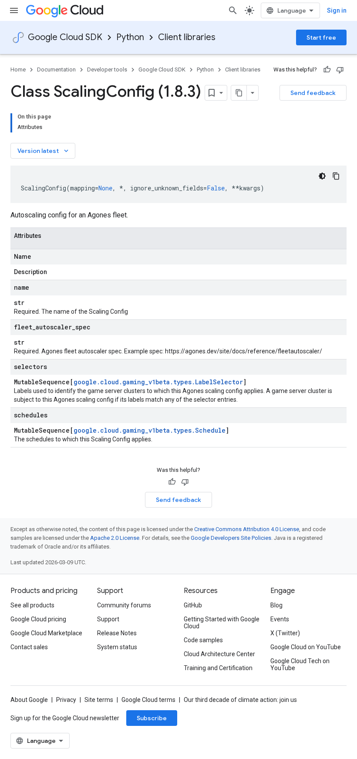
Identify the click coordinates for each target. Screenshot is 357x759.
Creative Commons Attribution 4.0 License (246, 529)
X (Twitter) (285, 633)
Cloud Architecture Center (219, 654)
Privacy (66, 699)
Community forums (124, 605)
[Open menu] (14, 10)
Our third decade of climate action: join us (240, 699)
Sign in (337, 10)
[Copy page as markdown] (239, 92)
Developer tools (107, 69)
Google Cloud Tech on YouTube (300, 664)
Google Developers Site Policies (231, 538)
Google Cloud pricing (38, 619)
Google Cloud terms (148, 699)
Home (18, 69)
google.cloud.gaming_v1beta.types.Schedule (150, 430)
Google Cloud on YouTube (305, 647)
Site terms (98, 699)
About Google (29, 699)
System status (117, 647)
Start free (321, 37)
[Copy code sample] (336, 176)
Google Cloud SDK (65, 37)
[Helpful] (326, 69)
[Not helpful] (340, 69)
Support (108, 619)
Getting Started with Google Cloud (221, 623)
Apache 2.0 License (114, 538)
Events (279, 619)
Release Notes (117, 633)
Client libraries (187, 37)
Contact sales (29, 647)
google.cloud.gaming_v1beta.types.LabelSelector (158, 382)
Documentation (56, 69)
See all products (32, 605)
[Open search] (233, 10)
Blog (276, 605)
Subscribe (152, 718)
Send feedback (313, 93)
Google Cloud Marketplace (46, 633)
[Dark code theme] (322, 176)
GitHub (193, 605)
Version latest (43, 151)
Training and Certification (218, 667)
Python (130, 37)
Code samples (203, 640)
